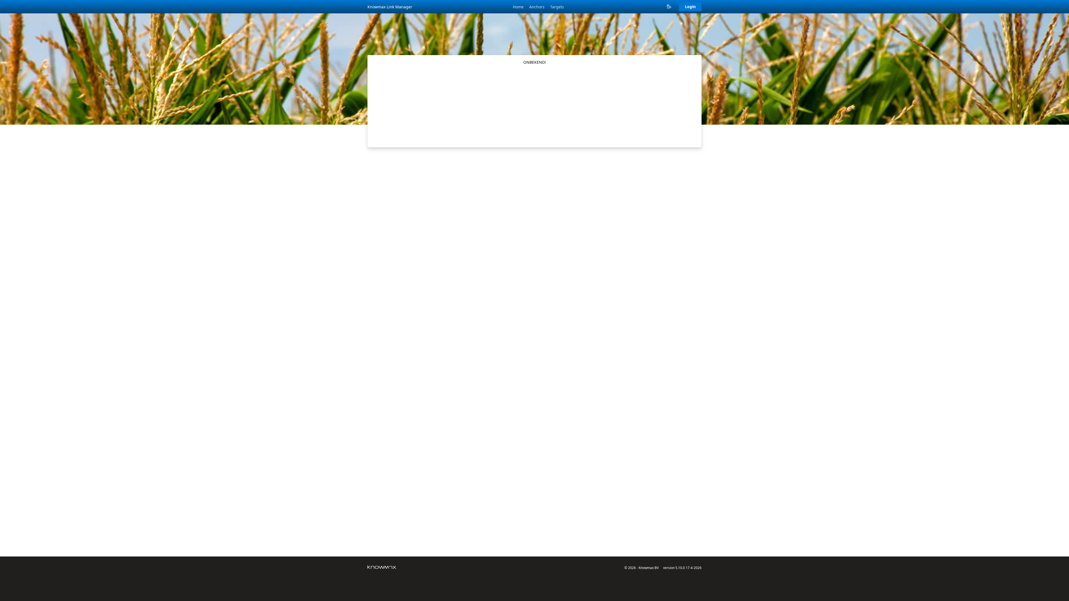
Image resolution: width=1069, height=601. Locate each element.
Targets (557, 6)
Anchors (537, 6)
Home (518, 6)
